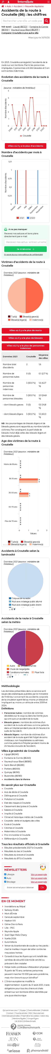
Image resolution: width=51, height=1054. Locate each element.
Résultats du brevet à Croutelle (19, 855)
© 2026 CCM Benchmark (26, 1021)
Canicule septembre (14, 917)
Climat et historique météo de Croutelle (23, 817)
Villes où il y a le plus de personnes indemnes (25, 346)
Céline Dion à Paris (14, 924)
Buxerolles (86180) (13, 776)
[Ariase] (13, 1050)
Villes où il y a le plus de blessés (25, 338)
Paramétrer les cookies (30, 1016)
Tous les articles (21, 1013)
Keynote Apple (12, 931)
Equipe (23, 1010)
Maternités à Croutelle (15, 831)
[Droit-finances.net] (38, 1039)
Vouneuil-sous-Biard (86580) (17, 761)
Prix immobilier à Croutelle (17, 835)
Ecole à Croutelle (12, 824)
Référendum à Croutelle (15, 838)
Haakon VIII (10, 920)
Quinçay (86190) (12, 772)
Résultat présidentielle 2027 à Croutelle (23, 847)
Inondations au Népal (15, 906)
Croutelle (8, 788)
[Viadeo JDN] (38, 1045)
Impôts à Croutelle (13, 813)
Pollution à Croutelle (14, 799)
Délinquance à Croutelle (15, 795)
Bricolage (10, 882)
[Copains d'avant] (13, 1045)
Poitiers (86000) (12, 768)
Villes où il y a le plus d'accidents (25, 146)
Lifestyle (10, 874)
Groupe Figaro (33, 1019)
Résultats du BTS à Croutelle (18, 858)
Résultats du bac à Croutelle (17, 851)
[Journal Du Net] (13, 1039)
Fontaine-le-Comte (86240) (17, 758)
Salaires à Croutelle (13, 810)
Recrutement (38, 1013)
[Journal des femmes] (13, 1033)
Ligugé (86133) (20, 26)
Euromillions (11, 942)
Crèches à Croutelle (13, 828)
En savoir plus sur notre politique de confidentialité (23, 255)
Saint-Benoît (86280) (14, 765)
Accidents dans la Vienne (17, 779)
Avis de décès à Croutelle (16, 792)
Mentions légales (19, 1019)
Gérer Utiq (45, 1016)
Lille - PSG (9, 928)
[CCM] (38, 1033)
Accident (18, 6)
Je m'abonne (24, 249)
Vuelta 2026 (10, 938)
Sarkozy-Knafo (12, 910)
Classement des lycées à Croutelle (20, 806)
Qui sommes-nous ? (11, 1010)
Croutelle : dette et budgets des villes (22, 820)
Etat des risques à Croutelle (17, 803)
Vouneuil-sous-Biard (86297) (24, 30)
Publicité (45, 1010)
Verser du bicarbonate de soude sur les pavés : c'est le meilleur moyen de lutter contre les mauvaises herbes (27, 949)
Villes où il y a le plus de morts (25, 330)
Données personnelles (11, 1016)
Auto (9, 6)
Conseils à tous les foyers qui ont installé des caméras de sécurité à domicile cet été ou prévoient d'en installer (26, 960)
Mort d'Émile (11, 913)
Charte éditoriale (33, 1010)
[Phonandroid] (38, 1050)
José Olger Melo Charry (16, 935)
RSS (30, 1013)
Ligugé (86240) (11, 754)
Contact (10, 1013)
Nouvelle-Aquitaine (34, 6)
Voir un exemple (39, 874)
